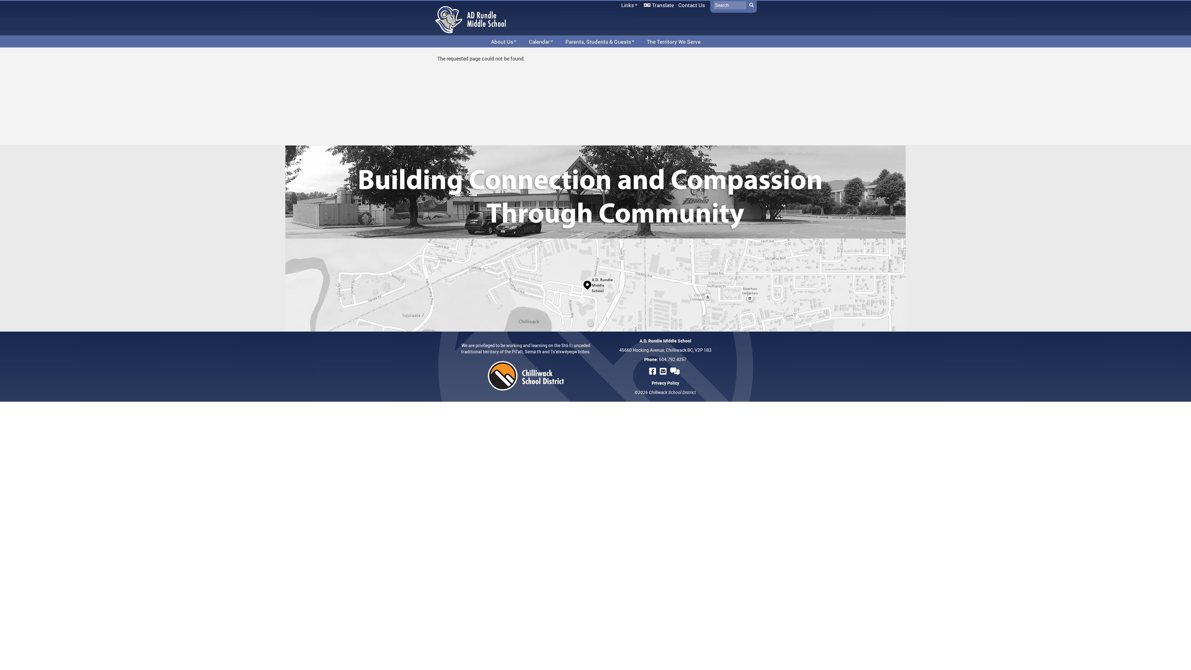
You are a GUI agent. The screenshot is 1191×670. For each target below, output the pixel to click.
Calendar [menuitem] (535, 42)
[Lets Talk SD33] (675, 371)
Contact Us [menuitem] (691, 5)
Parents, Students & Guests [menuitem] (594, 42)
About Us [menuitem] (498, 42)
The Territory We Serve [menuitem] (674, 41)
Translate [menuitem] (663, 5)
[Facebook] (653, 371)
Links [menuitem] (626, 5)
